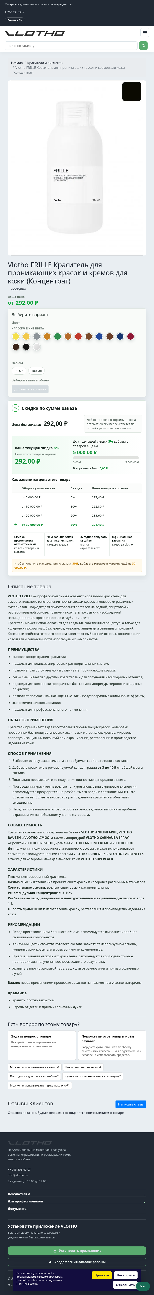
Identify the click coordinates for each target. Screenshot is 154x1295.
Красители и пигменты (45, 63)
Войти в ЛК (14, 20)
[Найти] (143, 45)
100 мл (36, 371)
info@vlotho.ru (18, 1175)
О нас (12, 1285)
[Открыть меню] (144, 32)
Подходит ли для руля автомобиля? (34, 1076)
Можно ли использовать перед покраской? (40, 1085)
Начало (17, 63)
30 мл (19, 371)
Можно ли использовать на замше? (34, 1067)
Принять (101, 1275)
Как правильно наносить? (83, 1067)
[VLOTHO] (30, 1143)
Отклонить (125, 1285)
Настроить (126, 1275)
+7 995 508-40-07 (19, 1169)
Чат (143, 1286)
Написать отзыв (131, 1104)
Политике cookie (26, 1283)
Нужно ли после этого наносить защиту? (93, 1076)
